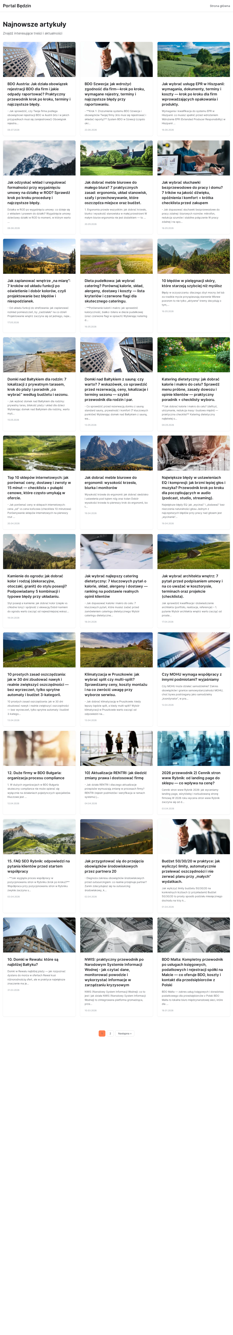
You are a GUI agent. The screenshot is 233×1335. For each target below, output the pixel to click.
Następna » (125, 1033)
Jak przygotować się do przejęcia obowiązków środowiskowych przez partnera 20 (114, 866)
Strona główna (220, 6)
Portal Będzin (17, 5)
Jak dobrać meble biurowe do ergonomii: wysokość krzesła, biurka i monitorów (111, 482)
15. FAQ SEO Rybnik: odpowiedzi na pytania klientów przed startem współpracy (38, 866)
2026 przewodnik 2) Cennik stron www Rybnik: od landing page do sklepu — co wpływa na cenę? (191, 778)
